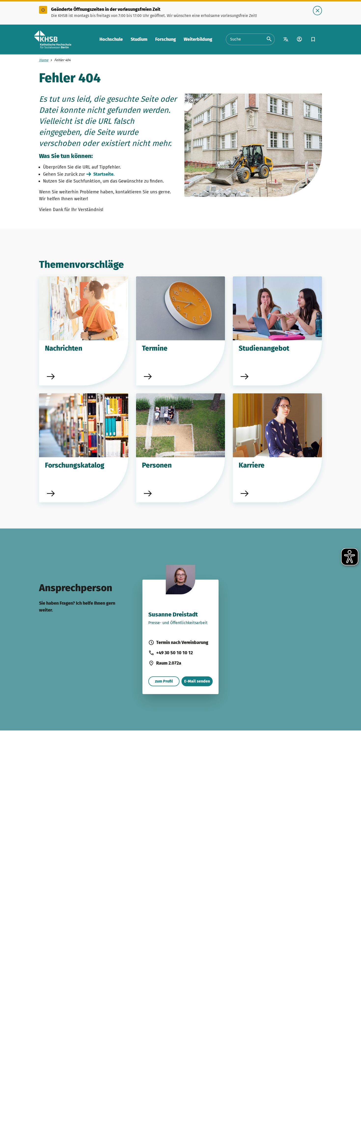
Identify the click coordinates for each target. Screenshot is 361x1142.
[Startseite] (52, 39)
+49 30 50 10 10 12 (174, 653)
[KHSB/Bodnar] (204, 100)
